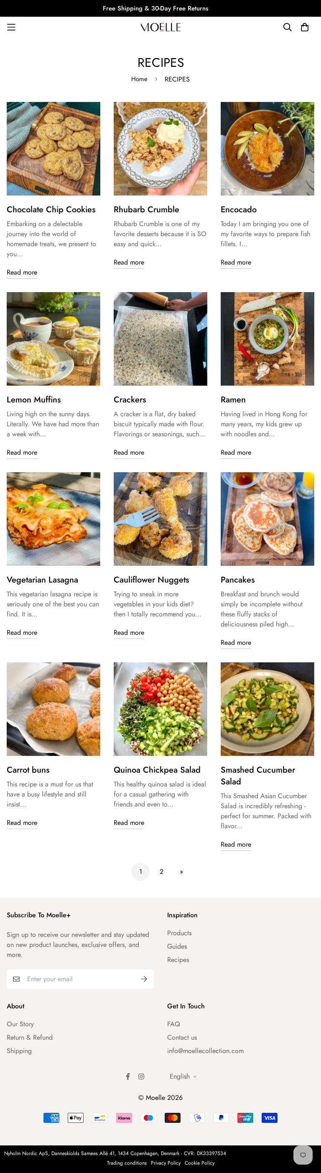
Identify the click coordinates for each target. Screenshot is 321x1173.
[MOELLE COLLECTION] (161, 27)
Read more (22, 272)
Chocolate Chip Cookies (51, 210)
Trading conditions (127, 1163)
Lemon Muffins (34, 400)
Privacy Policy (166, 1163)
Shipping (19, 1051)
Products (179, 933)
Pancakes (238, 580)
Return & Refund (30, 1037)
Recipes (178, 959)
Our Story (20, 1024)
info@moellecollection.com (205, 1051)
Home (139, 79)
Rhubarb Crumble (146, 210)
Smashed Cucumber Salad (258, 776)
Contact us (182, 1037)
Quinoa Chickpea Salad (157, 770)
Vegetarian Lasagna (42, 580)
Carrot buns (28, 770)
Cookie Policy (199, 1163)
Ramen (233, 400)
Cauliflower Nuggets (151, 580)
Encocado (239, 210)
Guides (177, 946)
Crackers (130, 400)
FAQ (173, 1024)
